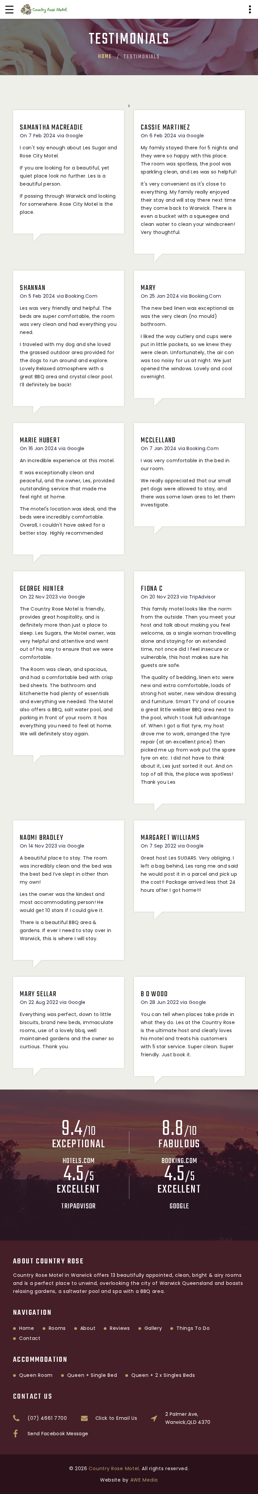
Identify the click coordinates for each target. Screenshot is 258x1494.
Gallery (153, 1328)
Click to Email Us (116, 1418)
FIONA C (152, 588)
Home (105, 56)
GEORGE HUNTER (42, 588)
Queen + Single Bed (92, 1375)
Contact (30, 1338)
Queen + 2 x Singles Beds (163, 1375)
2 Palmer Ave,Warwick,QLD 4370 (188, 1418)
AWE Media (144, 1480)
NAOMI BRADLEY (41, 838)
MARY (148, 288)
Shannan (33, 288)
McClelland (158, 440)
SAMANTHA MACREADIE (51, 127)
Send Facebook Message (58, 1433)
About (88, 1328)
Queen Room (36, 1375)
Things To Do (193, 1328)
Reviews (120, 1328)
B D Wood (154, 994)
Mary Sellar (38, 994)
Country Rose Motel (114, 1468)
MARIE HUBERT (40, 440)
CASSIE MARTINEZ (165, 127)
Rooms (57, 1328)
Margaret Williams (170, 838)
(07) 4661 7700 (47, 1418)
